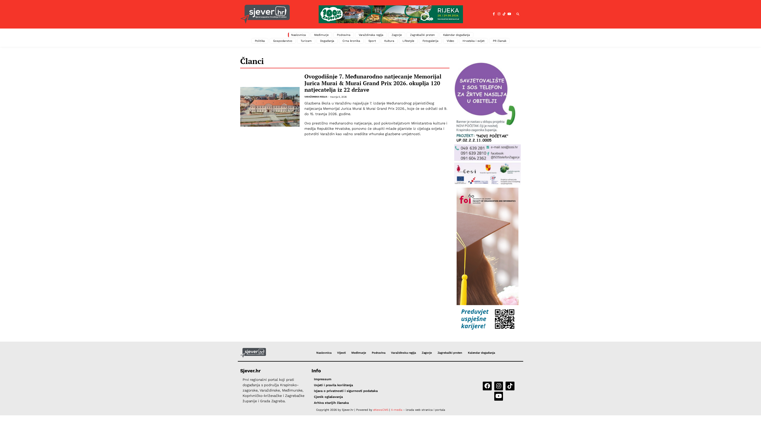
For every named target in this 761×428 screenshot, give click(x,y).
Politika (260, 40)
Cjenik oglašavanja (328, 397)
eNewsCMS (380, 409)
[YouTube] (509, 14)
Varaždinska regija (371, 34)
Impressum (322, 379)
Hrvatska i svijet (474, 40)
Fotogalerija (430, 40)
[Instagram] (499, 14)
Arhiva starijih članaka (331, 403)
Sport (372, 40)
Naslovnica (298, 34)
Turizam (306, 40)
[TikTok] (504, 14)
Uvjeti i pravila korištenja (333, 385)
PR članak (499, 40)
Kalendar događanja (456, 34)
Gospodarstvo (282, 40)
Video (450, 40)
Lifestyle (408, 40)
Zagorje (397, 34)
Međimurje (321, 34)
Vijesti (341, 352)
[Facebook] (494, 14)
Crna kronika (351, 40)
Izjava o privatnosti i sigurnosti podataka (346, 391)
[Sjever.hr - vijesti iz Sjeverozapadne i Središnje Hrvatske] (265, 14)
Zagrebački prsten (422, 34)
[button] (518, 14)
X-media (397, 409)
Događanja (327, 40)
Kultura (389, 40)
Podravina (343, 34)
